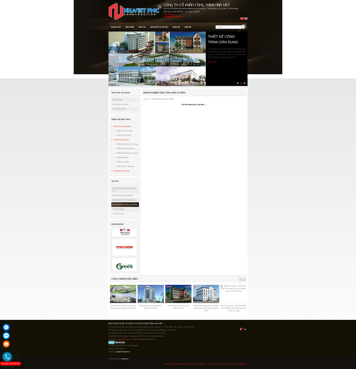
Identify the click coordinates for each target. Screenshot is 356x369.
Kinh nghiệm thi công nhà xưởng (125, 204)
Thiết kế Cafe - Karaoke (125, 166)
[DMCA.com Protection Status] (116, 344)
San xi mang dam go (200, 364)
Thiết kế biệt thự (122, 158)
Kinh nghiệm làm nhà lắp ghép (124, 200)
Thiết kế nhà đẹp (122, 162)
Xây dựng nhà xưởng (121, 104)
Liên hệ (188, 27)
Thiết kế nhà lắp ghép (124, 131)
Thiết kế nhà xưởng (123, 135)
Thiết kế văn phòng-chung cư (127, 153)
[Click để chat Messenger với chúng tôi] (6, 327)
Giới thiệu (129, 27)
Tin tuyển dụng (118, 214)
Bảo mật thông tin (124, 339)
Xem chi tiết (212, 73)
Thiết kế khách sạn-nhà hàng (127, 144)
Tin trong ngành (118, 209)
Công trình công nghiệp (122, 126)
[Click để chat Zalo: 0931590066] (6, 335)
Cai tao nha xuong (224, 364)
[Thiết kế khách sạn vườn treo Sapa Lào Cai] (151, 294)
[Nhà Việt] (135, 21)
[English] (246, 20)
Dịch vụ (142, 27)
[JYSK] (124, 266)
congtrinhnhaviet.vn (122, 352)
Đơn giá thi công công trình (123, 195)
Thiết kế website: (114, 359)
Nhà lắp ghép (118, 100)
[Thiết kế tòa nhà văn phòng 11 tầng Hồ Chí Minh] (123, 294)
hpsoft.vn (124, 359)
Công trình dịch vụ (119, 109)
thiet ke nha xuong (239, 364)
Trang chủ (116, 27)
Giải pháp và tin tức (159, 27)
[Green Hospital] (124, 247)
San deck (212, 364)
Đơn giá (176, 27)
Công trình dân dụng (121, 140)
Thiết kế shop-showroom (125, 149)
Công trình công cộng (121, 171)
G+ (165, 324)
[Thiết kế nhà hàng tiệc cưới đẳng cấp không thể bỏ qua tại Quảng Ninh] (178, 294)
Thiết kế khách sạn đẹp (182, 364)
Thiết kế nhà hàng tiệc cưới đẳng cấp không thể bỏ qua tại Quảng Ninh (178, 308)
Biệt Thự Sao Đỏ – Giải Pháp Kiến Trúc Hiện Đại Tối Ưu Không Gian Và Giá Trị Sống (206, 308)
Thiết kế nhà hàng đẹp (163, 364)
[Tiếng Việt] (242, 20)
